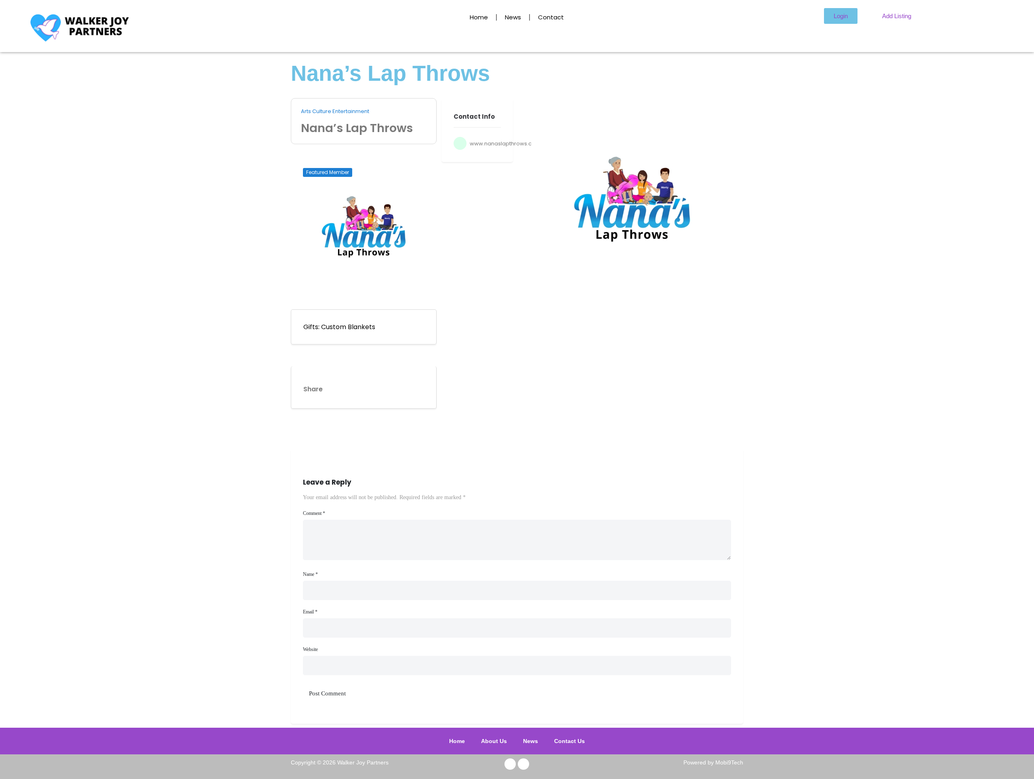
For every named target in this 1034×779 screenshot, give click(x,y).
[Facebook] (510, 764)
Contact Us (568, 741)
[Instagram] (523, 764)
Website (310, 649)
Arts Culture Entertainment (335, 111)
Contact (551, 17)
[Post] (390, 387)
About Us (495, 741)
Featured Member (327, 172)
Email (310, 612)
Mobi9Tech (729, 762)
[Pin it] (367, 387)
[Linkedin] (344, 387)
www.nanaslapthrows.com (505, 143)
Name (310, 574)
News (513, 17)
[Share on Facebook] (414, 387)
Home (479, 17)
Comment (314, 513)
